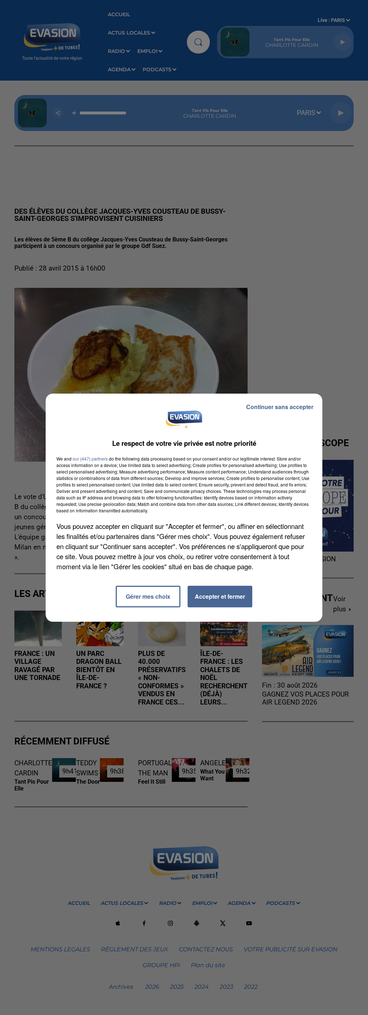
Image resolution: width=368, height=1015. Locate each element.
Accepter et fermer (220, 596)
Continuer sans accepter (279, 407)
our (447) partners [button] (90, 459)
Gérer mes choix (148, 596)
